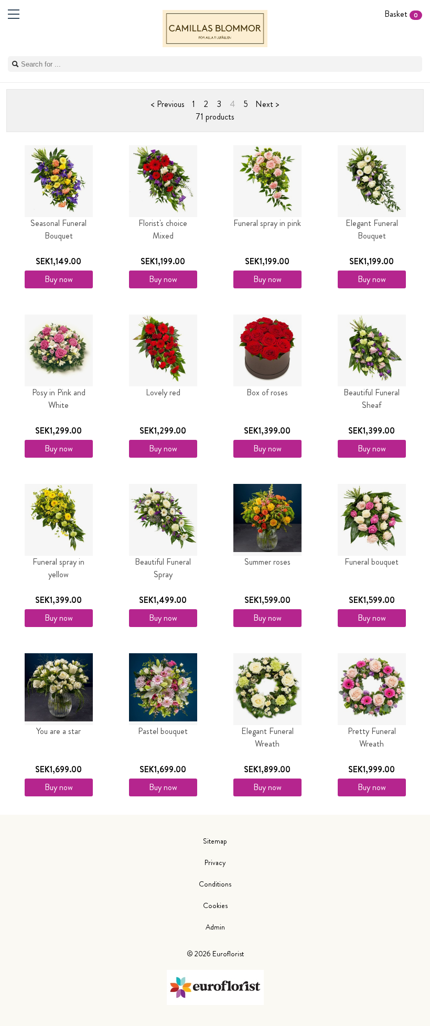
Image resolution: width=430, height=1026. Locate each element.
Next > (267, 104)
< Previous (168, 104)
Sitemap (215, 841)
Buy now (59, 279)
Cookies (215, 905)
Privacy (215, 862)
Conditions (215, 884)
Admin (215, 927)
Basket (401, 14)
